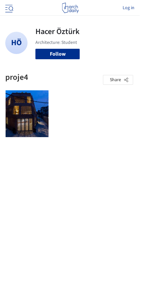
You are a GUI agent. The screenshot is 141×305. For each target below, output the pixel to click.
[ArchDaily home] (70, 8)
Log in (128, 8)
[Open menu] (8, 7)
